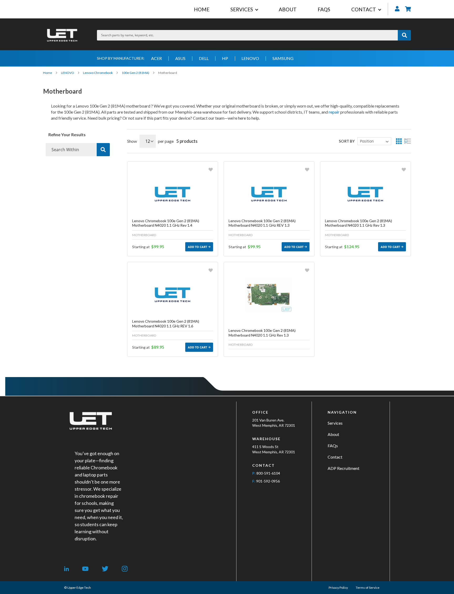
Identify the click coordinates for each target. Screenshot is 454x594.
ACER (156, 58)
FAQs (333, 445)
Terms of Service (367, 588)
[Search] (103, 149)
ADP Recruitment (343, 468)
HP (225, 58)
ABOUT (288, 9)
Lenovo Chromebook (98, 73)
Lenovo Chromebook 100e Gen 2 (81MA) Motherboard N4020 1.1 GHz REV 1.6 (165, 323)
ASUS (180, 58)
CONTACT (363, 9)
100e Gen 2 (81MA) (136, 73)
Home (48, 73)
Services (335, 422)
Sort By (347, 141)
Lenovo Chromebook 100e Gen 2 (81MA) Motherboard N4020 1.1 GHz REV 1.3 (262, 223)
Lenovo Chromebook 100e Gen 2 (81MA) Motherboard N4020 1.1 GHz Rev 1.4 (165, 223)
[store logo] (62, 35)
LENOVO (250, 58)
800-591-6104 (268, 473)
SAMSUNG (282, 58)
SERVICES (241, 9)
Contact (335, 456)
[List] (407, 141)
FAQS (324, 9)
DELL (204, 58)
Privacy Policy (338, 588)
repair (334, 111)
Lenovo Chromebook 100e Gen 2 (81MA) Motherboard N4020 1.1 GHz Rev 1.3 (358, 223)
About (333, 434)
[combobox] (247, 35)
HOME (201, 9)
